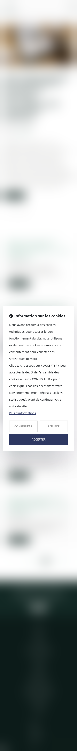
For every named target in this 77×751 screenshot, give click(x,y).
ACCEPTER (39, 439)
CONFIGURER (23, 426)
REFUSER (54, 426)
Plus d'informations (22, 413)
